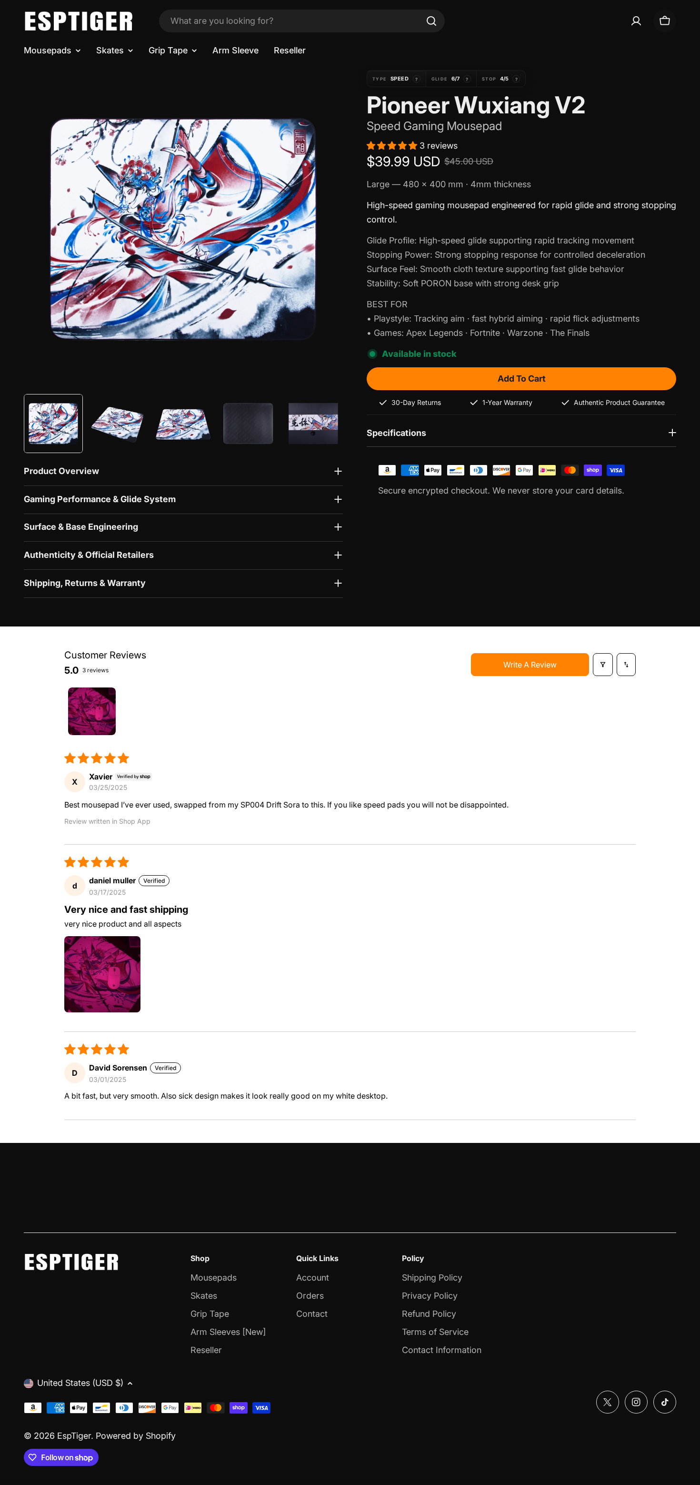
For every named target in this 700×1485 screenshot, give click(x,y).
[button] (393, 146)
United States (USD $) (80, 1383)
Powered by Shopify (136, 1436)
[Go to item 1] (92, 711)
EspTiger (74, 1436)
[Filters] (603, 664)
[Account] (636, 21)
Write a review (530, 664)
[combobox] (302, 21)
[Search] (431, 21)
